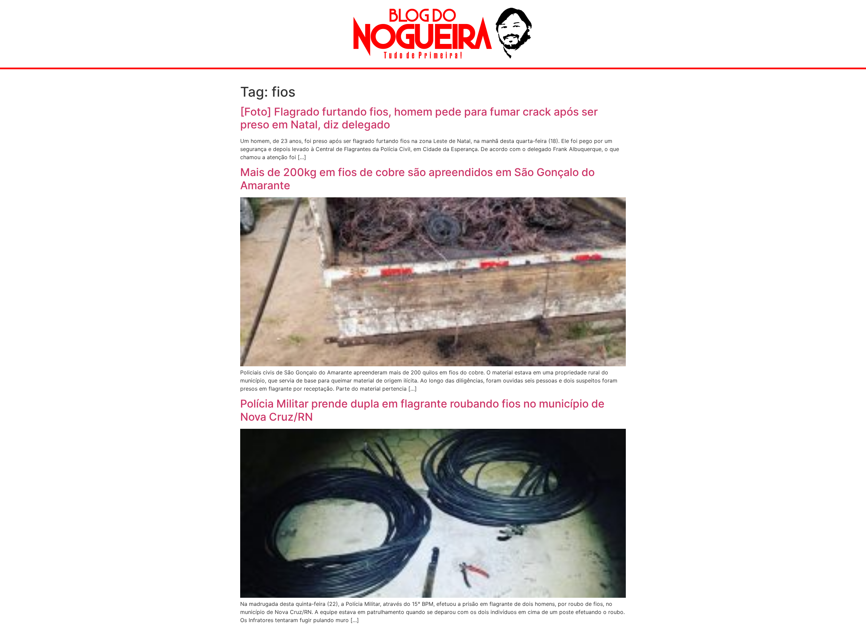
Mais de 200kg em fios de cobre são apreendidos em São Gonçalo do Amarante (417, 179)
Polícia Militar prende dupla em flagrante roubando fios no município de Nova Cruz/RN (422, 410)
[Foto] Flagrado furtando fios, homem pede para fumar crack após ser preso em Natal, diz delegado (419, 118)
